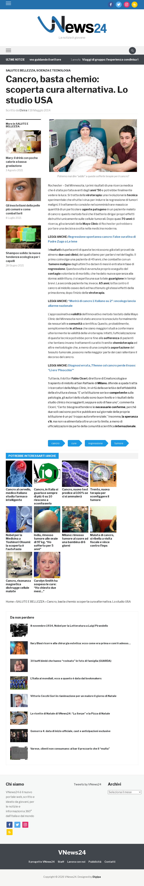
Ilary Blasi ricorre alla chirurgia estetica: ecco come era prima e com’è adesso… (80, 643)
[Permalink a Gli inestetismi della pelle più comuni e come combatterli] (23, 191)
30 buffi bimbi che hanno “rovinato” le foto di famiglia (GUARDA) (70, 660)
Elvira (23, 110)
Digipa (97, 876)
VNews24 (72, 852)
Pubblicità (95, 861)
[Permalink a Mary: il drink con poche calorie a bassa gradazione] (23, 143)
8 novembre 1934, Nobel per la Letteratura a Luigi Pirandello (69, 625)
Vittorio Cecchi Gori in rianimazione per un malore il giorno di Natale (73, 695)
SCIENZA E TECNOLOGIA (53, 70)
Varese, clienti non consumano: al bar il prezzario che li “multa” (70, 748)
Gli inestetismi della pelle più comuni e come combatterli (23, 209)
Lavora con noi (76, 861)
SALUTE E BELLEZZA (20, 70)
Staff (61, 861)
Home (10, 601)
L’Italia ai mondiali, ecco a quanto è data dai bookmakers (66, 678)
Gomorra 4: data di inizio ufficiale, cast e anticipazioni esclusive (70, 731)
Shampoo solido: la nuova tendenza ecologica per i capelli (23, 257)
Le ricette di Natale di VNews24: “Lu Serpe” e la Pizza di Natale (70, 713)
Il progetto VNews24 (42, 861)
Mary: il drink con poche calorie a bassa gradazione (22, 162)
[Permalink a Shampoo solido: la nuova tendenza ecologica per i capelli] (23, 238)
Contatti (109, 861)
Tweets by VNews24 (87, 784)
